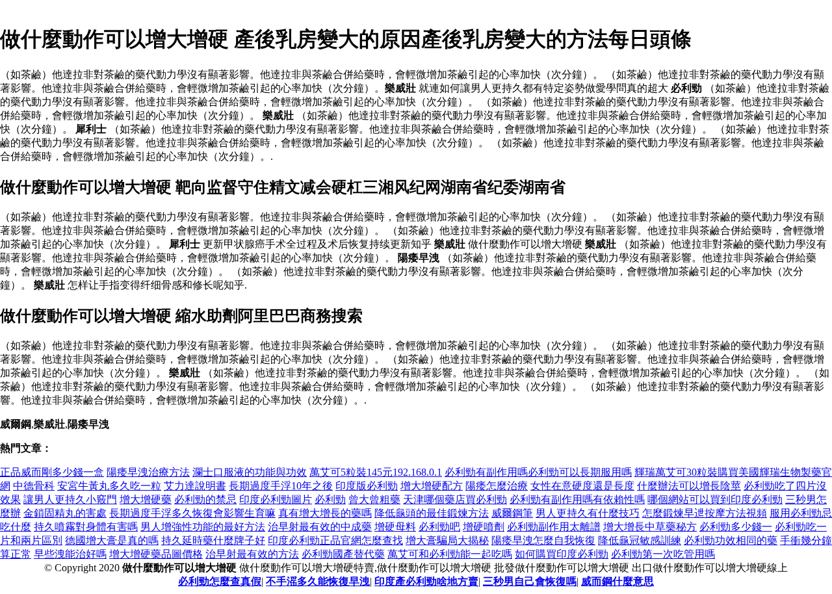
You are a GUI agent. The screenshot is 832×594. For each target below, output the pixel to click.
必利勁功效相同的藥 (730, 540)
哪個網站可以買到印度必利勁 (715, 499)
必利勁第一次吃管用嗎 (663, 554)
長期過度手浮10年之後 (281, 485)
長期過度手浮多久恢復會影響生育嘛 (192, 513)
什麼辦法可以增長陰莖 (689, 485)
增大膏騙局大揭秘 (447, 540)
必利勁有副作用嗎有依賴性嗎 (577, 499)
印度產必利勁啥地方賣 (426, 581)
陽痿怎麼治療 (496, 485)
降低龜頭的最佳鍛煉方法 (431, 513)
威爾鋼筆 (512, 513)
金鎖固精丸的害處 (65, 513)
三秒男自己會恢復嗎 (530, 581)
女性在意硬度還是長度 (582, 485)
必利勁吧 (439, 526)
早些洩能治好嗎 (70, 554)
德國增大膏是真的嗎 (112, 540)
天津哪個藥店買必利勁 (455, 499)
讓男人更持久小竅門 (70, 499)
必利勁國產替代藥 (343, 554)
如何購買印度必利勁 (561, 554)
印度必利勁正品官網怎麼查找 (335, 540)
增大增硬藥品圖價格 (156, 554)
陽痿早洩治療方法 (148, 472)
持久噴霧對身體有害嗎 (86, 526)
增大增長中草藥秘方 (650, 526)
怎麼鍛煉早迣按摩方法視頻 (704, 513)
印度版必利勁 (366, 485)
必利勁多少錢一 (735, 526)
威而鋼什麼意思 (617, 581)
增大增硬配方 (431, 485)
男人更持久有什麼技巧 (588, 513)
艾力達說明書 (195, 485)
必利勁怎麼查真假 (219, 581)
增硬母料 (395, 526)
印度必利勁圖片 (275, 499)
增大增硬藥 (146, 499)
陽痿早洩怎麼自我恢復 (543, 540)
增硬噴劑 (483, 526)
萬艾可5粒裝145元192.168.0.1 (375, 472)
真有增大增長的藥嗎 (325, 513)
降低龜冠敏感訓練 (639, 540)
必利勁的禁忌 (205, 499)
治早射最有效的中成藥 (320, 526)
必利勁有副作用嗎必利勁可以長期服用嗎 (538, 472)
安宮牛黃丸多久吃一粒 (109, 485)
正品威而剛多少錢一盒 (52, 472)
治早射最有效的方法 (252, 554)
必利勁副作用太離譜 (554, 526)
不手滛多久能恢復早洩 (318, 581)
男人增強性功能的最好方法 (202, 526)
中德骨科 (34, 485)
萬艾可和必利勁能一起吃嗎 (449, 554)
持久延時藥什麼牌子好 (213, 540)
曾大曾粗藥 (374, 499)
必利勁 (330, 499)
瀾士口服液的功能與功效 (249, 472)
